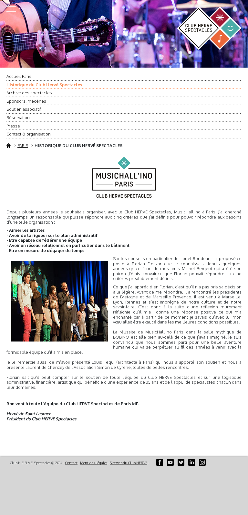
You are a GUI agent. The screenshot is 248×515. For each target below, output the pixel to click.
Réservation (18, 117)
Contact (71, 462)
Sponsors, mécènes (26, 101)
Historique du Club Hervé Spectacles (44, 84)
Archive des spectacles (29, 92)
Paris (22, 145)
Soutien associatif (23, 109)
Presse (13, 125)
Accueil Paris (18, 76)
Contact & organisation (28, 133)
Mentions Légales (93, 462)
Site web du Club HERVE (128, 462)
